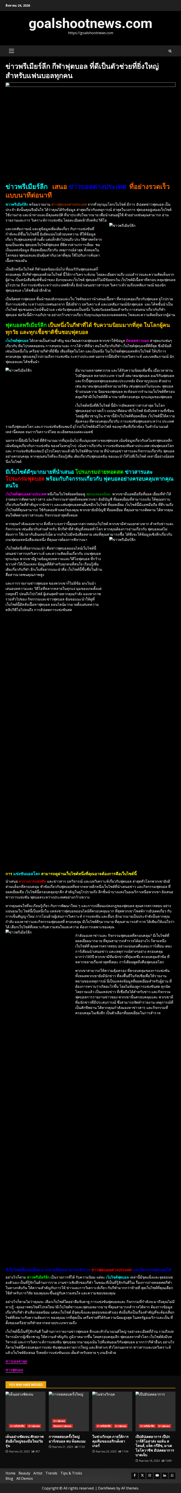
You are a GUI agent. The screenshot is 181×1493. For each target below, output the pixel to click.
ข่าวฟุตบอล (34, 1426)
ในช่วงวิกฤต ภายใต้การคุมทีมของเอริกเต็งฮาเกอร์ (112, 1411)
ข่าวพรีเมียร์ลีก (17, 1426)
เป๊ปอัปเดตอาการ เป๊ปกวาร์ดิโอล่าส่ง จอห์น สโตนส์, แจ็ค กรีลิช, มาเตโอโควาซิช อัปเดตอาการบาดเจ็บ (155, 1411)
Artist (37, 1473)
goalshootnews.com (90, 23)
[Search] (170, 51)
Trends (51, 1473)
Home (10, 1473)
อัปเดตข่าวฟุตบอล (62, 1426)
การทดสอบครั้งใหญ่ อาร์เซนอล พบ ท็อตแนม (69, 1411)
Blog (9, 1478)
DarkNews (106, 1488)
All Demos (24, 1478)
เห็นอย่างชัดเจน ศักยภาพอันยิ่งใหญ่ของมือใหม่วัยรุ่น (25, 1411)
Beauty (24, 1473)
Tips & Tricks (71, 1473)
